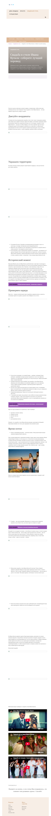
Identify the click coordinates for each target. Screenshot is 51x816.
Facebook (24, 808)
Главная (10, 43)
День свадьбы (13, 11)
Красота (22, 11)
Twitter (23, 809)
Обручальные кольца (29, 38)
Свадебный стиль (32, 11)
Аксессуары (12, 38)
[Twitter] (13, 5)
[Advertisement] (27, 28)
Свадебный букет (13, 41)
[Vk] (9, 5)
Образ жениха (19, 38)
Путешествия (13, 14)
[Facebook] (11, 5)
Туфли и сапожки (22, 41)
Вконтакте (24, 806)
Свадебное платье (40, 38)
